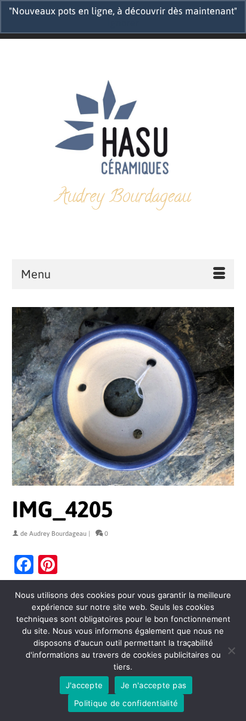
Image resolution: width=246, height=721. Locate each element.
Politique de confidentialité (126, 703)
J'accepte (84, 685)
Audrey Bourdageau (58, 533)
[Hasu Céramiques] (123, 128)
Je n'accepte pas (153, 685)
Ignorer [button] (123, 22)
